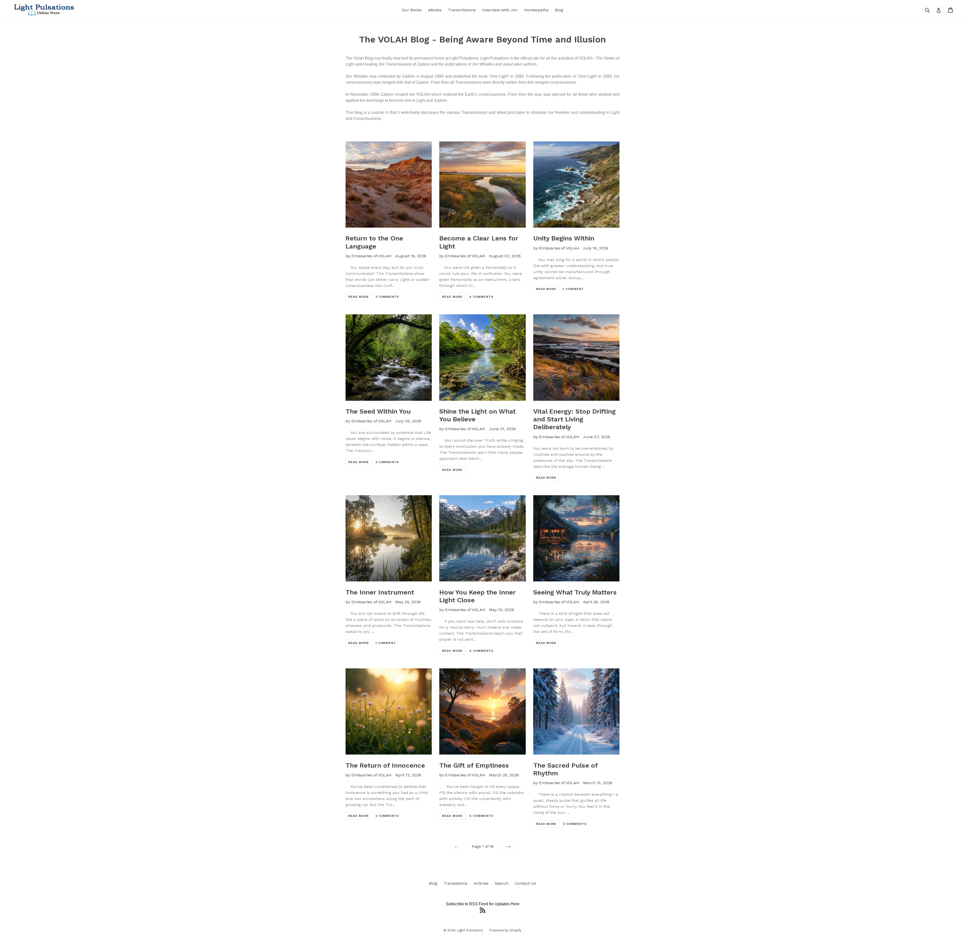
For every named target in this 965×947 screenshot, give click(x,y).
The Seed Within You (378, 411)
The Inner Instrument (380, 592)
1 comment (573, 289)
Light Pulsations (470, 930)
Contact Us (525, 883)
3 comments (387, 296)
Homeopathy (536, 10)
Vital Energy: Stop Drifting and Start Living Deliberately (574, 419)
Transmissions (462, 10)
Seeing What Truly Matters (575, 592)
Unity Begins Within (563, 238)
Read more (358, 296)
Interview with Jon (500, 10)
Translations (455, 883)
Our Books (412, 10)
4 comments (481, 296)
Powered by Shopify (505, 930)
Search (501, 883)
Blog (559, 10)
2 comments (387, 462)
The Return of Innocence (385, 765)
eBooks (435, 10)
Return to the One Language (374, 242)
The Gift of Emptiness (474, 765)
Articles (481, 883)
